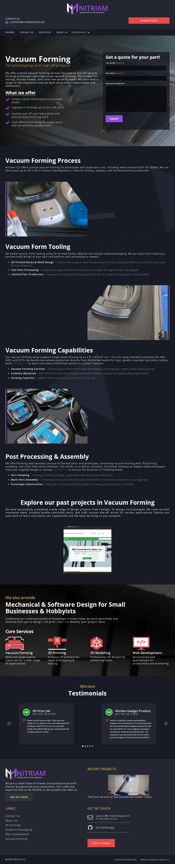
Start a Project (101, 843)
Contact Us (26, 32)
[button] (80, 32)
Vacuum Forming (19, 652)
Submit (114, 118)
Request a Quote (149, 20)
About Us (62, 32)
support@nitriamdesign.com (27, 22)
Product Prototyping (19, 829)
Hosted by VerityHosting (125, 859)
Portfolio (45, 32)
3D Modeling (100, 652)
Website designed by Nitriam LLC (155, 859)
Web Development (147, 652)
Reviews (9, 32)
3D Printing (57, 652)
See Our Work (19, 797)
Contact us (20, 363)
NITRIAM (93, 8)
